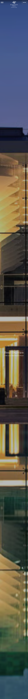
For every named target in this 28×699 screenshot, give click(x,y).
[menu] (2, 2)
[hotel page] (14, 2)
